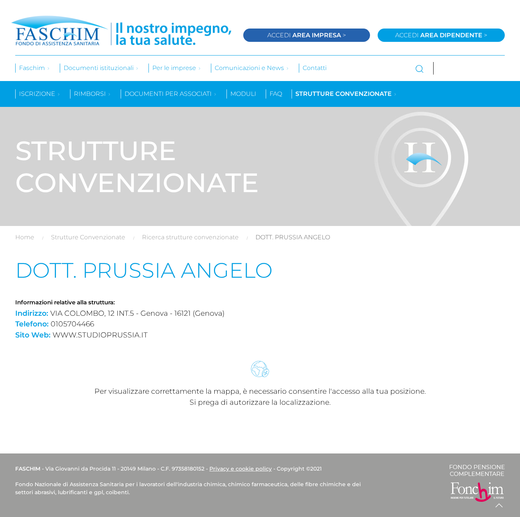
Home (24, 237)
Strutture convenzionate (344, 93)
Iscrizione (38, 93)
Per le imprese (175, 68)
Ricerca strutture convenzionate (190, 237)
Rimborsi (90, 93)
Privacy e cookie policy (240, 468)
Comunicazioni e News (250, 68)
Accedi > (306, 35)
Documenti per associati (168, 93)
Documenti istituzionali (99, 68)
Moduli (243, 93)
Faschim (32, 68)
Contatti (315, 68)
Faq (276, 93)
